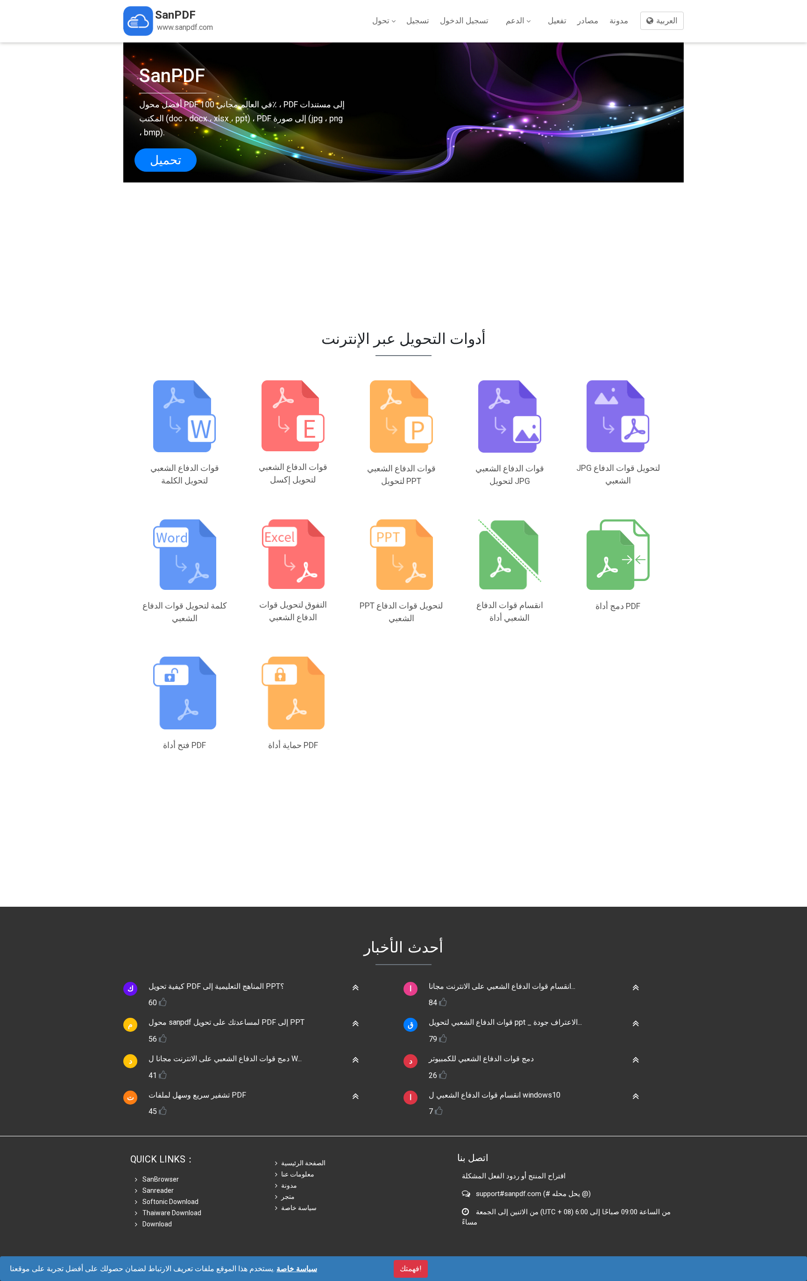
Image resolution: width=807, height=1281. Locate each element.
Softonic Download (169, 1201)
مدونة (618, 20)
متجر (288, 1196)
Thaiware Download (171, 1213)
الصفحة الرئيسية (303, 1163)
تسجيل (417, 20)
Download (156, 1224)
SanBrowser (160, 1179)
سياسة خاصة (299, 1207)
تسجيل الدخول (464, 20)
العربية (666, 20)
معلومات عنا (297, 1174)
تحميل (165, 160)
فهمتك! (411, 1268)
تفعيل (557, 20)
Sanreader (157, 1190)
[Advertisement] (403, 247)
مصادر (587, 20)
